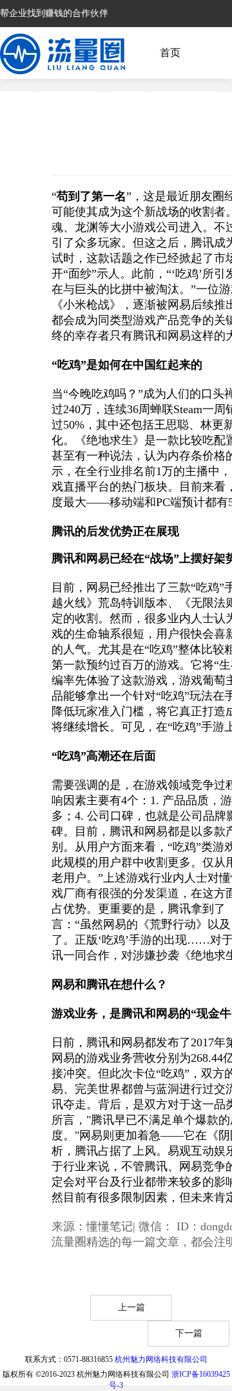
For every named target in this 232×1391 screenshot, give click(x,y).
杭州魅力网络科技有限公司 (161, 1359)
